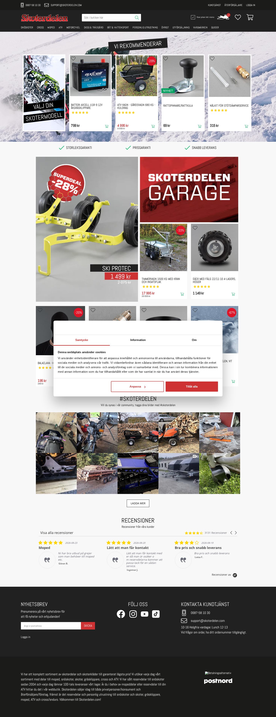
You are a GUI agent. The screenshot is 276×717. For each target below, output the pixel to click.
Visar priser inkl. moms (205, 17)
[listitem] (67, 555)
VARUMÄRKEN (200, 27)
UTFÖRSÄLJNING (181, 27)
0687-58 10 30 (33, 5)
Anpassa (135, 386)
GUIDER (215, 27)
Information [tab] (138, 340)
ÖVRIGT (165, 27)
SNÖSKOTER (27, 27)
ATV (61, 27)
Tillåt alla (192, 386)
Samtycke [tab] (81, 340)
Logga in (250, 5)
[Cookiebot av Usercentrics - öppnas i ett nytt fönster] (202, 327)
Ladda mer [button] (138, 503)
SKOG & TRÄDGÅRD (94, 27)
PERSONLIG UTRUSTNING (145, 27)
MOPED (51, 27)
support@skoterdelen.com (66, 5)
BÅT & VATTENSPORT (118, 27)
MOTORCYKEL (73, 27)
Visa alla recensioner (56, 532)
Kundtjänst (214, 5)
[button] (56, 432)
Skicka (88, 626)
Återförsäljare (233, 5)
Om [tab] (194, 340)
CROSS (40, 27)
